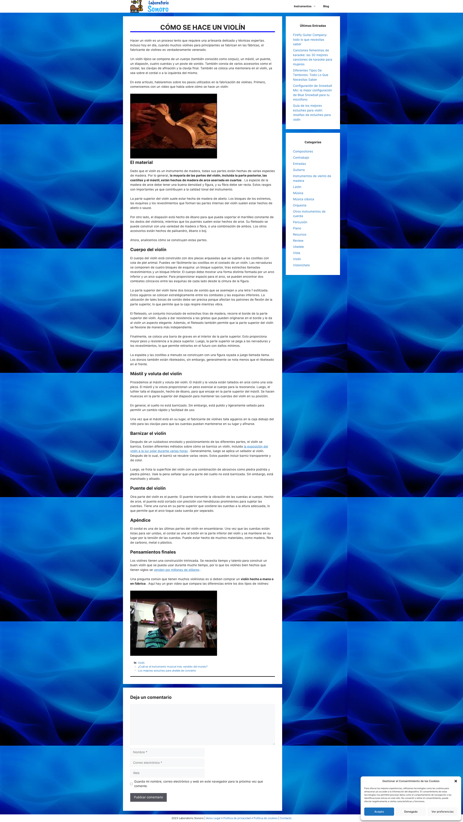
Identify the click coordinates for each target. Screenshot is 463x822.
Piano (297, 228)
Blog (326, 6)
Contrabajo (301, 157)
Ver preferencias (443, 811)
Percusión (300, 222)
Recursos (299, 234)
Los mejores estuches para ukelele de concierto (167, 670)
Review (298, 240)
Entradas (299, 164)
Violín (141, 662)
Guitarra (299, 170)
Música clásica (303, 199)
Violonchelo (301, 265)
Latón (297, 187)
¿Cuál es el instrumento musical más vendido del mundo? (172, 666)
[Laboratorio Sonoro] (149, 6)
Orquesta (299, 205)
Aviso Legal (213, 818)
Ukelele (298, 247)
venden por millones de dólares (176, 570)
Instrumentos (302, 6)
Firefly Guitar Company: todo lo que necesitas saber (310, 39)
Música (298, 193)
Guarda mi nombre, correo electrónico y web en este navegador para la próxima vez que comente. (198, 784)
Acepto (379, 811)
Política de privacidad (237, 818)
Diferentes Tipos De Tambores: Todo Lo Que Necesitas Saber (310, 75)
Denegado (411, 811)
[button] (456, 781)
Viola (296, 253)
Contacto (286, 818)
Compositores (303, 151)
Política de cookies (266, 818)
